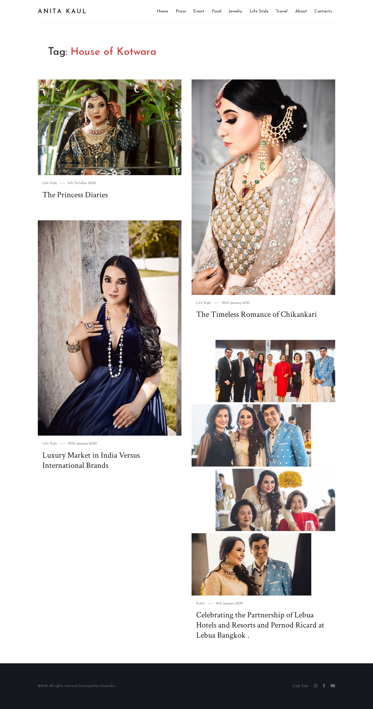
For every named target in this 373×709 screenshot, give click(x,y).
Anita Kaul (63, 12)
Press (181, 11)
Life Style (259, 11)
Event (198, 11)
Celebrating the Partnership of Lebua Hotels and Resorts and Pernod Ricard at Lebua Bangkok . (260, 625)
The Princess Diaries (75, 195)
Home (162, 11)
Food (216, 11)
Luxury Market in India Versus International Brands (91, 460)
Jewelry (235, 11)
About (301, 11)
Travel (281, 11)
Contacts (323, 11)
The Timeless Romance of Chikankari (256, 314)
